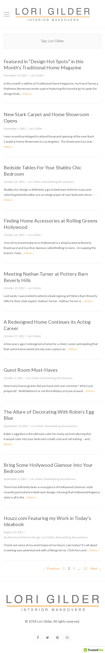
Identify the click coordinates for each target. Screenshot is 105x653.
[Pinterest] (57, 638)
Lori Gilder (37, 75)
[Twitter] (48, 638)
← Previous (51, 568)
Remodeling (49, 181)
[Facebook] (38, 638)
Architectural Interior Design (22, 537)
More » (27, 94)
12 (85, 568)
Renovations (66, 181)
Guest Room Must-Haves (31, 370)
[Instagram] (67, 638)
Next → (96, 568)
